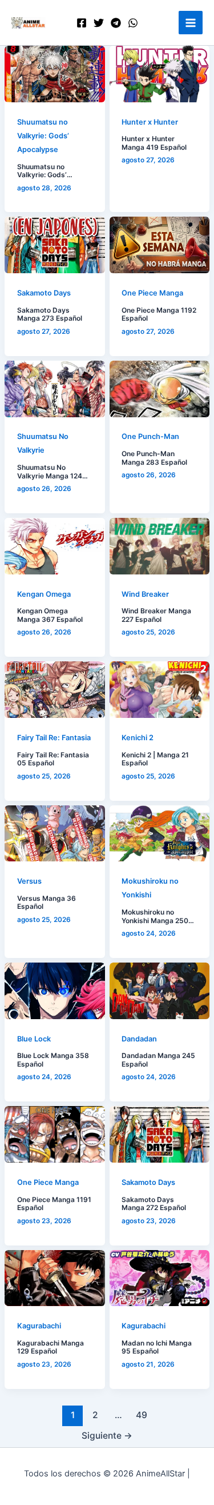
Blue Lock (34, 1039)
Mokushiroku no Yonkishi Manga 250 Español (155, 916)
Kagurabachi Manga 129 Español (50, 1347)
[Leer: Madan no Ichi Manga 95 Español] (160, 1278)
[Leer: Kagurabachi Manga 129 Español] (55, 1278)
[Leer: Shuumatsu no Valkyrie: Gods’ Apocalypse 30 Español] (55, 74)
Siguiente (107, 1435)
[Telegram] (116, 23)
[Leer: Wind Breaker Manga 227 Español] (160, 546)
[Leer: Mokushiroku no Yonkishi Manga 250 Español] (160, 833)
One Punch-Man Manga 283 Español (154, 458)
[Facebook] (81, 23)
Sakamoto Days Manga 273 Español (49, 314)
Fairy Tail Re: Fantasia (54, 737)
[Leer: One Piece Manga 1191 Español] (55, 1134)
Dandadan (139, 1039)
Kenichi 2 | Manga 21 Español (155, 759)
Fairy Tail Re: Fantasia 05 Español (53, 759)
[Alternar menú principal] (191, 23)
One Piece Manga (152, 293)
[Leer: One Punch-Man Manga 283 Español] (160, 389)
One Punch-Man (150, 436)
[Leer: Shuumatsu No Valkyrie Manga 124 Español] (55, 389)
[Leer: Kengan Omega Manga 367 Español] (55, 546)
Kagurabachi (39, 1326)
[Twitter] (99, 23)
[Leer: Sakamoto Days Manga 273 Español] (55, 245)
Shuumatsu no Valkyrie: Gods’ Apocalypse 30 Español (42, 171)
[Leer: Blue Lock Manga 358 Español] (55, 991)
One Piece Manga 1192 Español (159, 314)
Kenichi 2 (138, 737)
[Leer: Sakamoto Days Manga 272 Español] (160, 1134)
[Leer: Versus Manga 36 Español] (55, 833)
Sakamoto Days (44, 293)
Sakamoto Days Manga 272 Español (154, 1204)
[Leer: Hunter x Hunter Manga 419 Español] (160, 74)
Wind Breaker (145, 594)
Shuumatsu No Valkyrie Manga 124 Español (49, 472)
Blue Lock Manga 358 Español (53, 1060)
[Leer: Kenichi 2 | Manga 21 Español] (160, 689)
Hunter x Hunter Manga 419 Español (154, 143)
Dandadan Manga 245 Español (158, 1060)
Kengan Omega (44, 594)
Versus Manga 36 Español (46, 903)
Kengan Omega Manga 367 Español (50, 615)
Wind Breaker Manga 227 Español (156, 615)
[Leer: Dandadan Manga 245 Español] (160, 991)
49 (141, 1415)
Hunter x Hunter (150, 122)
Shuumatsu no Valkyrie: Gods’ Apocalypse (43, 136)
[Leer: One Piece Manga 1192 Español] (160, 245)
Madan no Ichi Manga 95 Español (157, 1347)
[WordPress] (133, 23)
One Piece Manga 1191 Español (54, 1204)
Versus (29, 881)
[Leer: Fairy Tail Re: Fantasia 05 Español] (55, 689)
